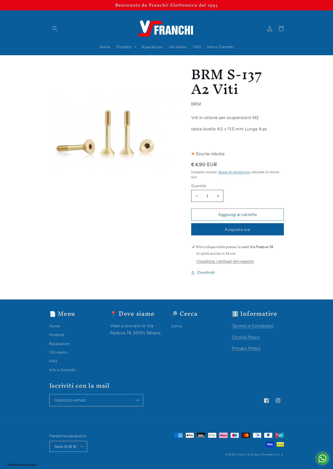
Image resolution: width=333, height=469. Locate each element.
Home (54, 326)
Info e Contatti (62, 370)
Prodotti (57, 335)
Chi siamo (58, 352)
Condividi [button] (206, 272)
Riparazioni (59, 343)
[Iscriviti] (137, 400)
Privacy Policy (246, 348)
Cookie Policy (246, 337)
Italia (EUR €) (66, 446)
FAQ (53, 361)
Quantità (198, 186)
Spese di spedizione (234, 172)
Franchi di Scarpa (248, 454)
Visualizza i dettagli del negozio (225, 261)
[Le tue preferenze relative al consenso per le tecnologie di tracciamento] (22, 464)
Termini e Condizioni (253, 325)
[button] (55, 28)
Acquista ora (237, 229)
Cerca (176, 326)
